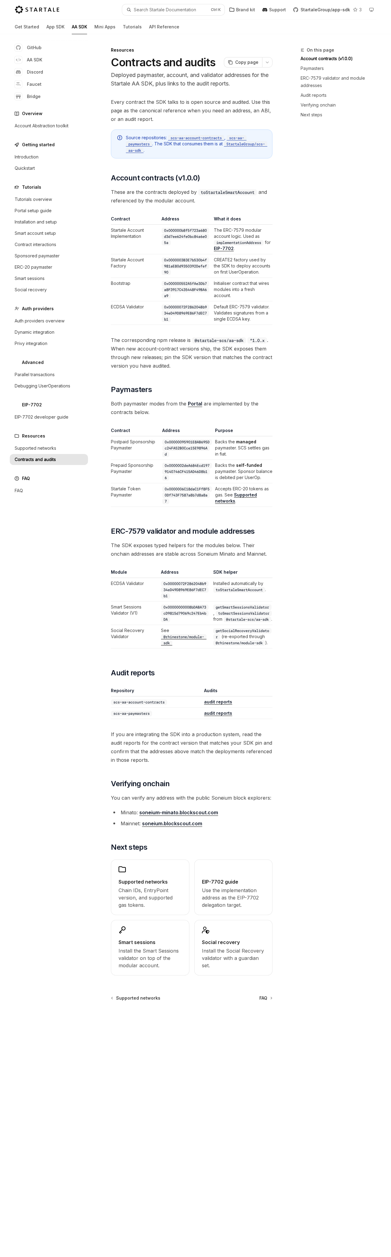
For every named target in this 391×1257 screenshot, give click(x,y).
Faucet (34, 84)
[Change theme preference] (371, 10)
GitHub (34, 47)
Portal (195, 404)
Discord (35, 71)
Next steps (311, 114)
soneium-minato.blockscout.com (178, 812)
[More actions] (267, 62)
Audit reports (314, 95)
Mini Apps (104, 26)
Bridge (34, 96)
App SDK (55, 26)
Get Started (27, 26)
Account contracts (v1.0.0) (327, 58)
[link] (150, 887)
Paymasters (312, 68)
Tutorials (132, 26)
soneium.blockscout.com (172, 823)
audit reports (218, 701)
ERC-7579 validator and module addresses (333, 81)
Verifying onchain (318, 104)
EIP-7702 (224, 248)
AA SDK (79, 26)
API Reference (164, 26)
